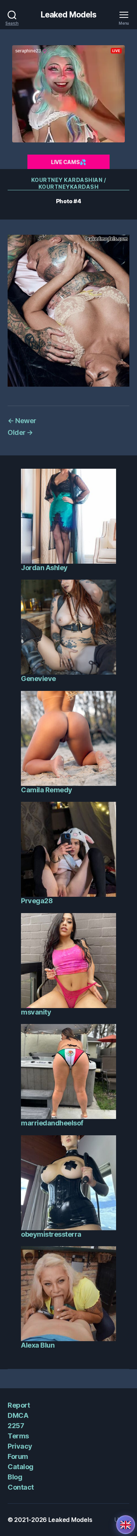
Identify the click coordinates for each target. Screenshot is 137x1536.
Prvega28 (37, 901)
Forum (18, 1456)
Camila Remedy (46, 790)
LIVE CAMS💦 (68, 162)
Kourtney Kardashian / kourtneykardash (68, 183)
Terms (18, 1436)
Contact (21, 1487)
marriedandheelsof (52, 1123)
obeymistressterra (51, 1234)
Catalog (20, 1467)
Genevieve (38, 679)
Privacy (20, 1446)
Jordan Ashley (44, 568)
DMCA (18, 1415)
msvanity (36, 1012)
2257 (16, 1426)
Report (19, 1405)
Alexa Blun (37, 1345)
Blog (15, 1477)
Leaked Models (69, 15)
